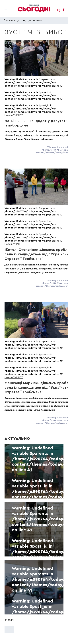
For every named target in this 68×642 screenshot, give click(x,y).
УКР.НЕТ (18, 115)
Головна (8, 20)
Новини (9, 115)
